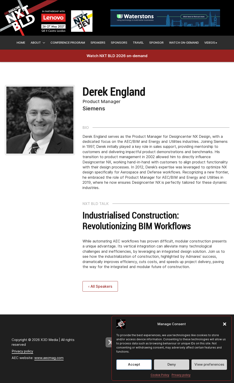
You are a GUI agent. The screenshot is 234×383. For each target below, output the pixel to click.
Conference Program (68, 42)
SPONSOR (156, 42)
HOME (21, 42)
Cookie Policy (160, 375)
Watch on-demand (184, 42)
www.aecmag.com (49, 358)
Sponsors (119, 42)
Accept (134, 364)
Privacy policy (181, 375)
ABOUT (36, 42)
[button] (224, 324)
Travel (138, 42)
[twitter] (111, 342)
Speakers (97, 42)
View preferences (209, 364)
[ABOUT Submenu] (44, 42)
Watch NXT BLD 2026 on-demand (117, 55)
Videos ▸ (210, 42)
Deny (172, 364)
